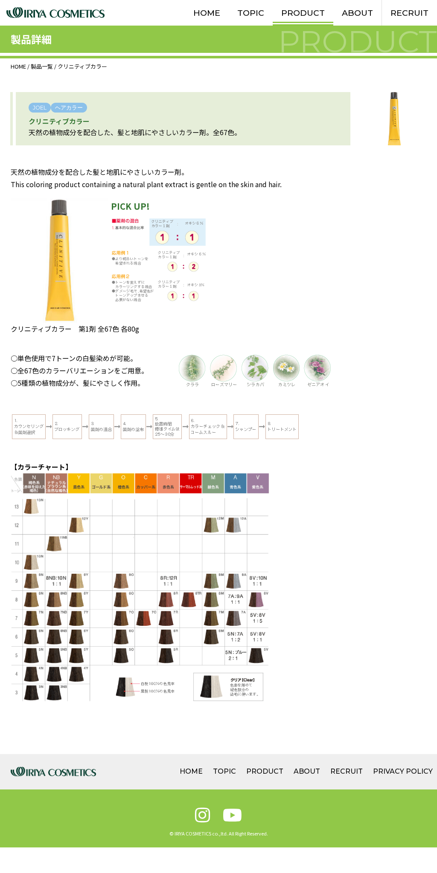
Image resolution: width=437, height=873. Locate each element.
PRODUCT (303, 13)
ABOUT (357, 13)
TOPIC (250, 13)
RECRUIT (409, 13)
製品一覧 (42, 66)
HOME (206, 13)
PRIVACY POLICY (403, 771)
